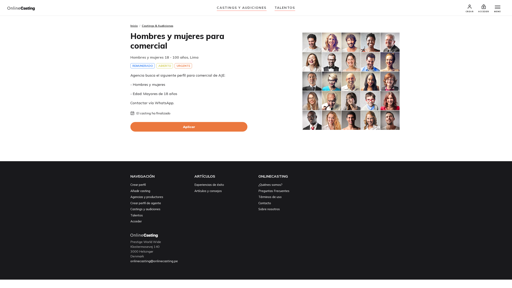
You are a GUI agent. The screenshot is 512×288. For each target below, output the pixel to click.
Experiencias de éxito (209, 185)
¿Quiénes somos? (270, 185)
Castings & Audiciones (157, 26)
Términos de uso (270, 197)
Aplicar (189, 127)
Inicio (134, 26)
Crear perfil (138, 185)
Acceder (136, 221)
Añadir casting (140, 191)
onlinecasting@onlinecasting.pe (154, 261)
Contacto (264, 203)
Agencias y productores (146, 197)
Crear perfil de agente (145, 203)
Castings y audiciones (241, 8)
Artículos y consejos (208, 191)
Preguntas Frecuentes (273, 191)
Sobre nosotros (269, 209)
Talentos (285, 8)
